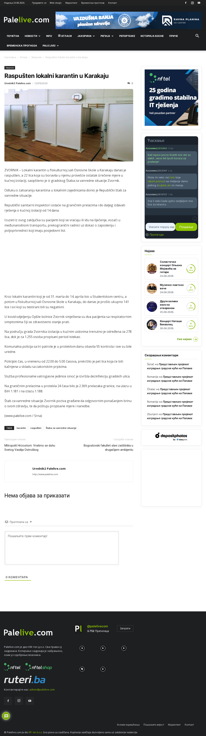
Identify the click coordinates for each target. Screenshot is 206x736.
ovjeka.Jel (164, 185)
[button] (197, 36)
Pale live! (49, 45)
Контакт (112, 2)
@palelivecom (97, 626)
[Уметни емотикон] (194, 218)
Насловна (10, 57)
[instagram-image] (82, 647)
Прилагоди (157, 234)
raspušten (35, 427)
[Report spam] (195, 148)
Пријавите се (39, 2)
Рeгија (105, 35)
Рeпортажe (127, 35)
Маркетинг (71, 2)
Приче (173, 35)
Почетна (13, 35)
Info (49, 35)
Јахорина (84, 35)
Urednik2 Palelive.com (17, 83)
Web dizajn (56, 2)
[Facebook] (186, 3)
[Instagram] (192, 3)
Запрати (125, 628)
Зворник (36, 57)
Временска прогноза (92, 2)
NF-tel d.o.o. (35, 732)
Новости (31, 35)
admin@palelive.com (42, 689)
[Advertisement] (68, 266)
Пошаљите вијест (153, 724)
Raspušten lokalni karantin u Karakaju (56, 75)
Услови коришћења (128, 724)
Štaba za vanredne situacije (61, 427)
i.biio (172, 177)
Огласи (66, 35)
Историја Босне (152, 35)
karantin (21, 427)
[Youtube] (199, 3)
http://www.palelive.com (45, 474)
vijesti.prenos (156, 181)
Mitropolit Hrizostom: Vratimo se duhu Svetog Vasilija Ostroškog (29, 448)
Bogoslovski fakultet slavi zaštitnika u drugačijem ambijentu (108, 448)
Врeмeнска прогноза (22, 45)
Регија (23, 57)
